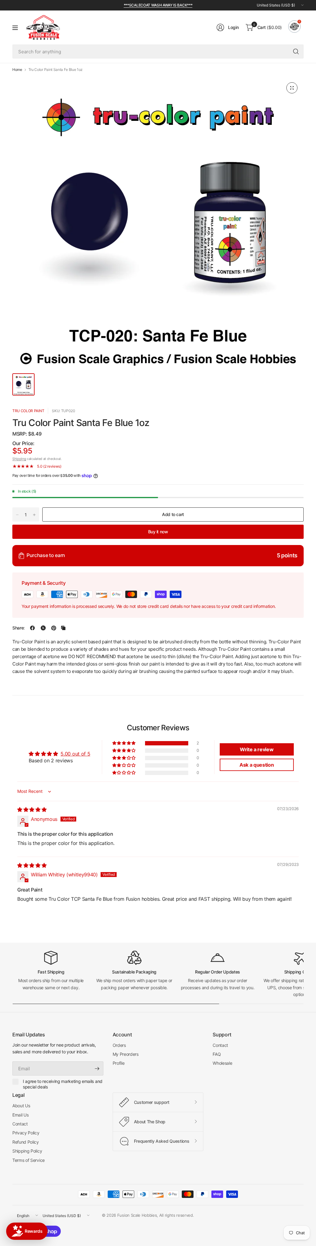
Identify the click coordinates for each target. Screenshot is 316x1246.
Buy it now (158, 531)
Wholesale (222, 1063)
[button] (124, 743)
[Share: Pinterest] (54, 628)
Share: (18, 628)
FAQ (217, 1054)
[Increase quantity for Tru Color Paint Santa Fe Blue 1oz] (34, 515)
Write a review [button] (257, 749)
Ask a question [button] (256, 765)
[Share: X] (43, 628)
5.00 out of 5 (75, 754)
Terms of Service (28, 1160)
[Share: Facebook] (32, 628)
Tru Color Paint (28, 410)
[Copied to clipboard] (63, 628)
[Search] (296, 51)
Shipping (19, 459)
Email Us (20, 1114)
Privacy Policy (26, 1132)
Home (17, 70)
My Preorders (126, 1054)
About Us (21, 1105)
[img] (31, 809)
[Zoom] (291, 87)
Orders (119, 1045)
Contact (220, 1045)
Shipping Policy (27, 1151)
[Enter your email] (97, 1068)
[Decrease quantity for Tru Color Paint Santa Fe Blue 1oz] (17, 515)
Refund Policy (25, 1142)
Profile (119, 1063)
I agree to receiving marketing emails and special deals (62, 1084)
